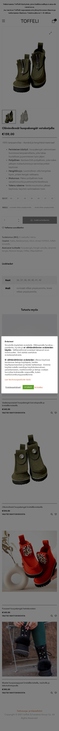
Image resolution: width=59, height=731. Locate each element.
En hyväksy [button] (39, 387)
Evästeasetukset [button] (13, 387)
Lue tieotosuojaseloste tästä (18, 379)
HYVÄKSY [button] (28, 387)
